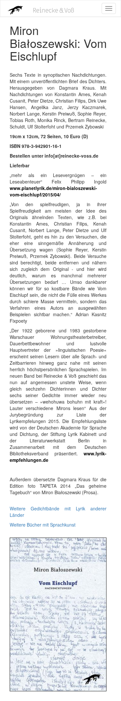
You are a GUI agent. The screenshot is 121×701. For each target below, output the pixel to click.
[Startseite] (13, 8)
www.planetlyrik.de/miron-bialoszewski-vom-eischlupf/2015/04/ (53, 191)
